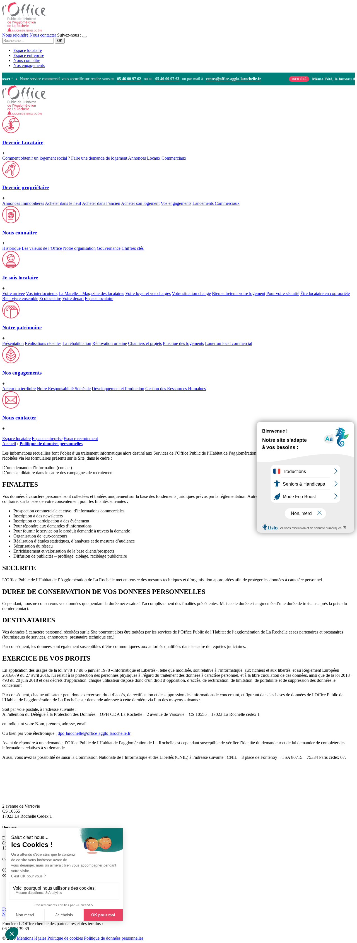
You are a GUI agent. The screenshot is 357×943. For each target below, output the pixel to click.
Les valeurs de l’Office (42, 248)
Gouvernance (108, 248)
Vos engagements (176, 203)
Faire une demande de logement (99, 158)
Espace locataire (27, 50)
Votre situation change (191, 293)
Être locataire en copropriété (325, 293)
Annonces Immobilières (23, 203)
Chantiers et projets (145, 343)
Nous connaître (26, 60)
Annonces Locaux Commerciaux (157, 158)
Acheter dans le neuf (63, 203)
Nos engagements (29, 65)
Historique (11, 248)
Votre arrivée (13, 293)
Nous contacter (43, 35)
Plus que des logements (183, 343)
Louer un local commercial (228, 343)
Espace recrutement (81, 438)
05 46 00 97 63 (162, 79)
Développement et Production (118, 388)
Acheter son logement (140, 203)
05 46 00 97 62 (124, 79)
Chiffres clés (133, 248)
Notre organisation (79, 248)
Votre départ (73, 298)
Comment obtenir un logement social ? (36, 158)
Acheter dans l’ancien (101, 203)
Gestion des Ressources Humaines (175, 388)
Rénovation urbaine (109, 343)
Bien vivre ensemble (20, 298)
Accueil (9, 443)
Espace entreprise (28, 55)
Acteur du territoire (19, 388)
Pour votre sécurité (282, 293)
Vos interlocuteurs (41, 293)
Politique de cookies (65, 938)
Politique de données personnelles (113, 938)
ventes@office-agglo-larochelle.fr (227, 79)
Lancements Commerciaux (216, 203)
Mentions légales (31, 938)
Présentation (13, 343)
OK (59, 41)
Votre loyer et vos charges (148, 293)
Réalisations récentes (43, 343)
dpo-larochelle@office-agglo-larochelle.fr (94, 733)
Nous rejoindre (16, 35)
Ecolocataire (50, 298)
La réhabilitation (76, 343)
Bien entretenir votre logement (238, 293)
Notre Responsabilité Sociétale (64, 388)
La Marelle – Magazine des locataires (91, 293)
